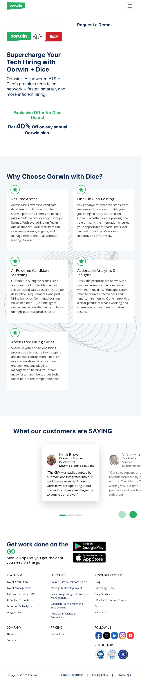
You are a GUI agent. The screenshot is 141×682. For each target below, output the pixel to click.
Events (99, 606)
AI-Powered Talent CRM (21, 594)
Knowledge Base (105, 588)
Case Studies (102, 594)
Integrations (14, 612)
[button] (62, 515)
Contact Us (57, 634)
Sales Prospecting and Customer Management (70, 595)
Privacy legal (124, 674)
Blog (97, 582)
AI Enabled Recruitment (20, 600)
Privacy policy (100, 674)
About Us (12, 634)
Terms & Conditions (71, 674)
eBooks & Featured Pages (110, 600)
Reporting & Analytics (19, 606)
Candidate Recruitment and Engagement (67, 605)
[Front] (16, 6)
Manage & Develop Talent (66, 588)
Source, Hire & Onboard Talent (69, 582)
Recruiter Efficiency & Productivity (63, 615)
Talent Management (19, 588)
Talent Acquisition (17, 582)
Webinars (100, 612)
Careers (11, 640)
